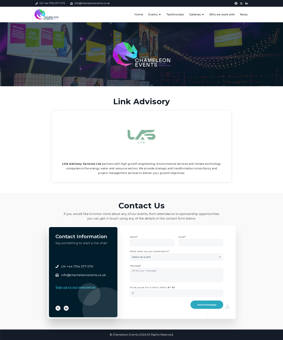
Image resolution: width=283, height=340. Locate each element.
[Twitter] (58, 308)
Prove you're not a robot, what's (152, 287)
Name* (134, 237)
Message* (135, 265)
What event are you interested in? (149, 251)
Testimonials (175, 14)
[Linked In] (66, 308)
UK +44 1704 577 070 (52, 3)
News (244, 14)
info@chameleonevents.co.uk (92, 3)
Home (138, 14)
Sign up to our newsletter (76, 287)
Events (153, 14)
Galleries (195, 14)
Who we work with (222, 14)
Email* (182, 237)
